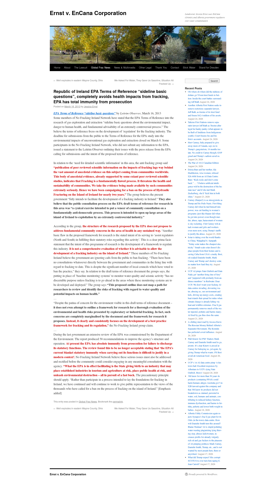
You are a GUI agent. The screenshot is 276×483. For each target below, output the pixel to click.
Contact (175, 67)
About (67, 67)
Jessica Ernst (90, 106)
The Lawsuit (80, 67)
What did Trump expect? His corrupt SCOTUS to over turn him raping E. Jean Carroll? (204, 461)
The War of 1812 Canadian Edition (203, 162)
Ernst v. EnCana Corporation (88, 13)
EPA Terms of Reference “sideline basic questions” (85, 113)
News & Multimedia (124, 67)
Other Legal (145, 67)
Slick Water (189, 67)
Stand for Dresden (209, 67)
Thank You (161, 67)
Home (57, 67)
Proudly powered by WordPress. (203, 474)
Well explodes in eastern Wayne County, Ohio (78, 80)
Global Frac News (100, 67)
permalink (118, 401)
